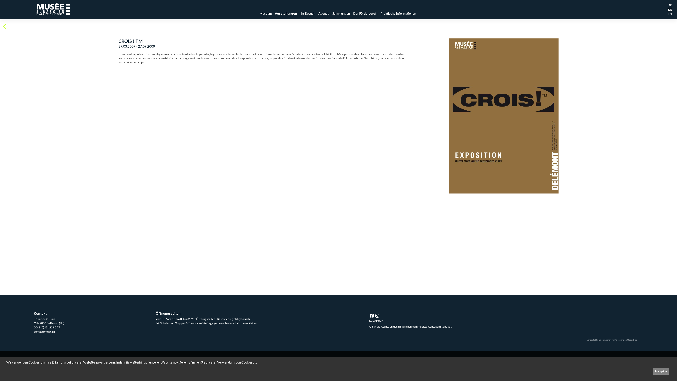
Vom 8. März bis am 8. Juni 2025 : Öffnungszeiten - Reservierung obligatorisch (203, 318)
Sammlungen (341, 13)
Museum (266, 13)
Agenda (323, 13)
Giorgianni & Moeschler (626, 340)
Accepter (661, 371)
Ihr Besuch (307, 13)
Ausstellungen (286, 13)
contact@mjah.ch (44, 331)
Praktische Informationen (398, 13)
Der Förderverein (365, 13)
